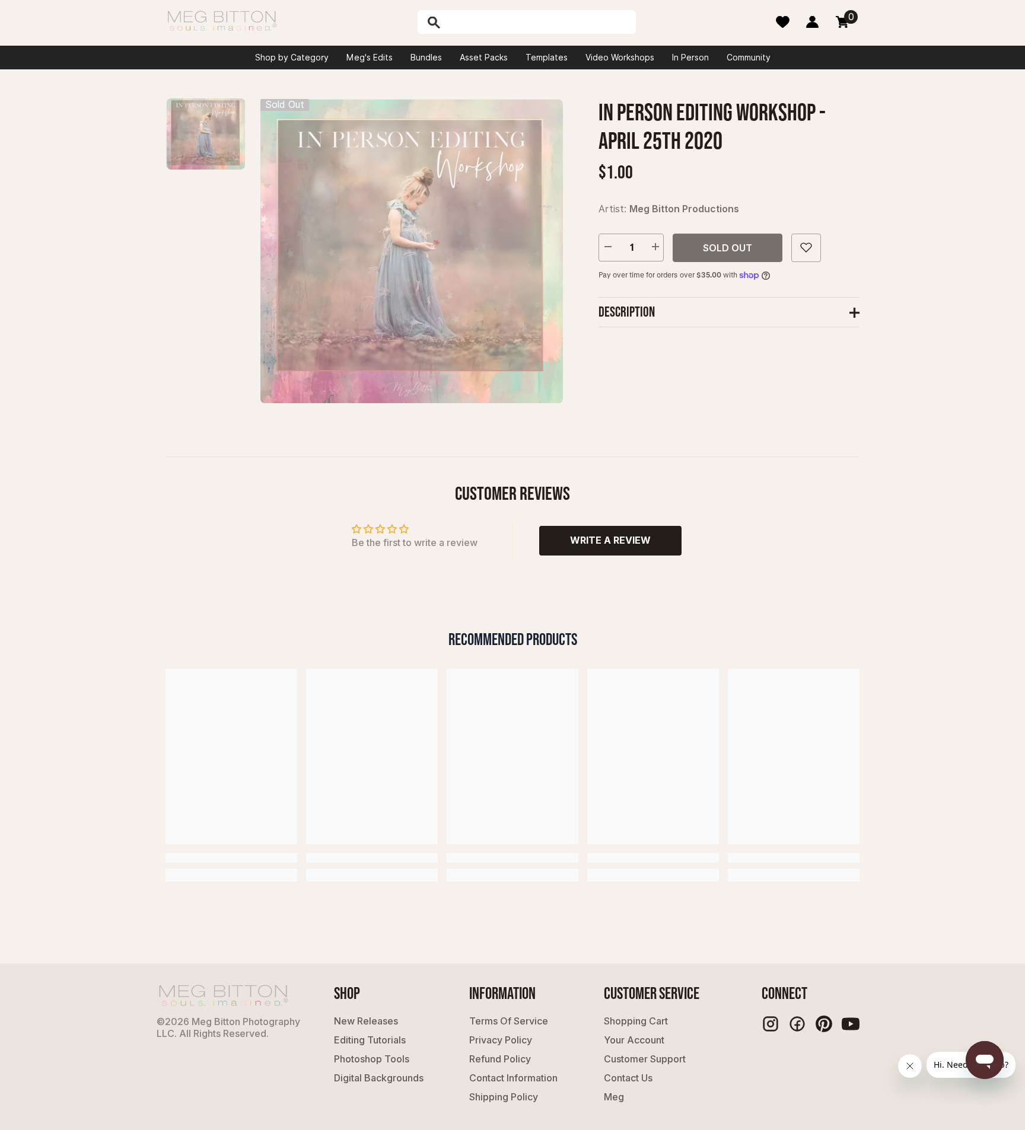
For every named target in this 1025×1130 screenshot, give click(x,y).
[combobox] (539, 22)
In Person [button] (690, 57)
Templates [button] (547, 57)
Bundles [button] (426, 57)
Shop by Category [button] (292, 57)
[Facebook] (797, 1024)
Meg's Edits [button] (369, 57)
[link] (231, 858)
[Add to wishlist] (806, 247)
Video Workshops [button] (619, 57)
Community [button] (749, 57)
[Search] (464, 21)
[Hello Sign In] (812, 22)
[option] (411, 251)
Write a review (610, 540)
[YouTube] (851, 1024)
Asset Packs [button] (484, 57)
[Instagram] (770, 1024)
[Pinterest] (824, 1024)
